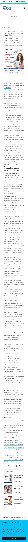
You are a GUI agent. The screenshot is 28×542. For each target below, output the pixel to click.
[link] (8, 8)
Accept (14, 538)
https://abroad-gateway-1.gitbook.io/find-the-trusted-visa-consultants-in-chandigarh (13, 442)
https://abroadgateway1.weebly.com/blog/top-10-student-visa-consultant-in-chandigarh (14, 450)
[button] (24, 8)
